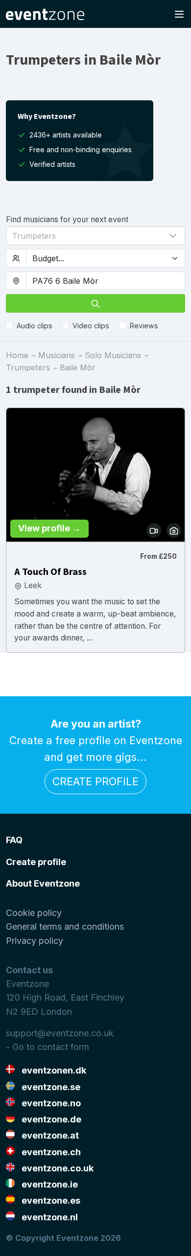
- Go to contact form (47, 1047)
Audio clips (34, 325)
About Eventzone (43, 883)
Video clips (90, 325)
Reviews (144, 325)
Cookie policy (34, 913)
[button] (95, 236)
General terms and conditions (65, 926)
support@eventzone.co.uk (60, 1033)
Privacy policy (34, 941)
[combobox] (105, 281)
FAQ (14, 840)
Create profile (95, 781)
